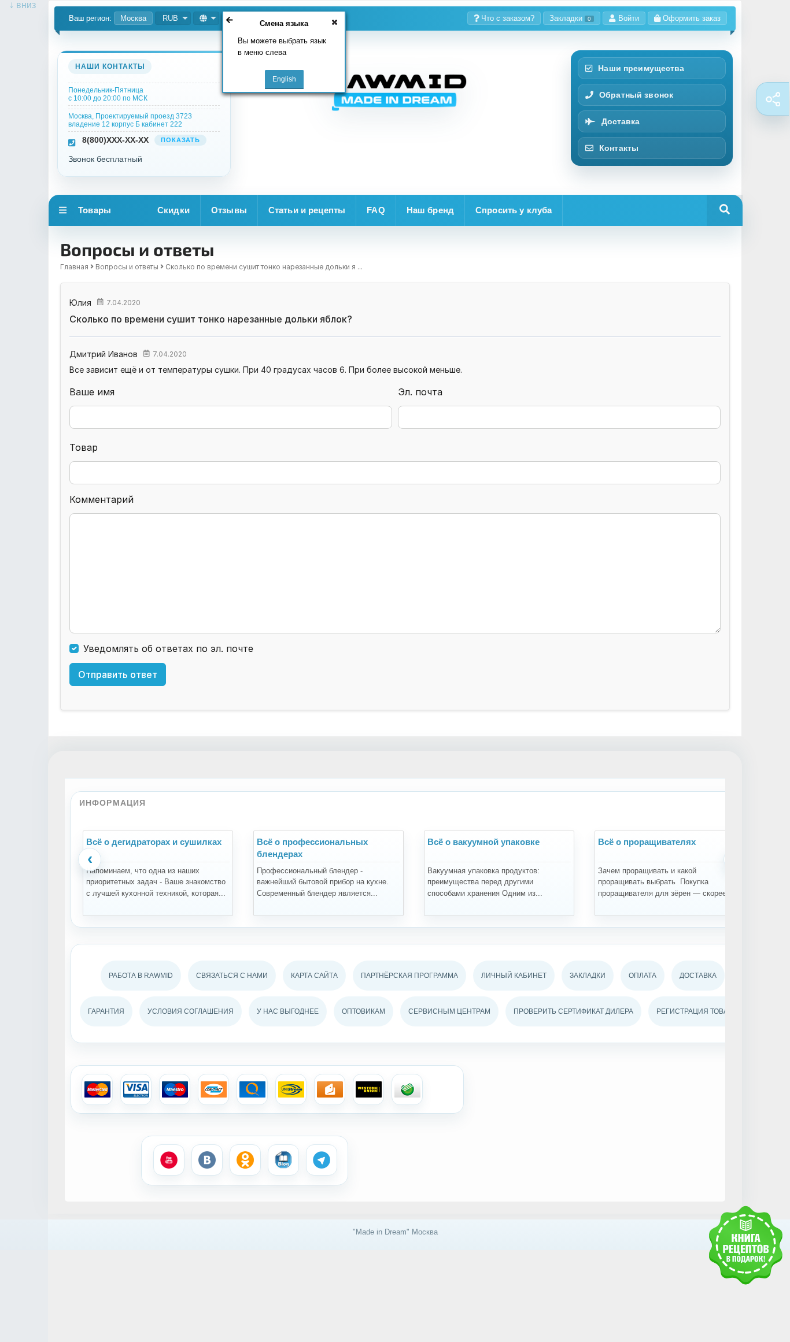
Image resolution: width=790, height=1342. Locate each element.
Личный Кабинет (514, 976)
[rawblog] (283, 1160)
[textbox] (395, 472)
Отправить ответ (117, 674)
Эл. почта (420, 392)
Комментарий (101, 499)
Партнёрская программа (409, 976)
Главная (74, 266)
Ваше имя (92, 392)
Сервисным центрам (449, 1011)
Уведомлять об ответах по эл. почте (168, 648)
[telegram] (321, 1160)
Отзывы (229, 210)
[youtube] (168, 1160)
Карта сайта (314, 976)
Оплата (642, 976)
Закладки (570, 18)
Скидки (173, 210)
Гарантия (106, 1011)
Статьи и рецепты (306, 210)
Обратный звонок (636, 94)
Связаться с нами (232, 976)
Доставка (620, 121)
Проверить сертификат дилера (573, 1011)
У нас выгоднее (288, 1011)
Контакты (618, 148)
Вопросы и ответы (126, 266)
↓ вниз (18, 5)
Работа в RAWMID (141, 976)
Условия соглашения (190, 1011)
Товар (83, 447)
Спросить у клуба (513, 210)
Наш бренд (430, 210)
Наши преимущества (641, 68)
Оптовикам (363, 1011)
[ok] (245, 1160)
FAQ (376, 210)
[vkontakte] (207, 1160)
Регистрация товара (696, 1011)
